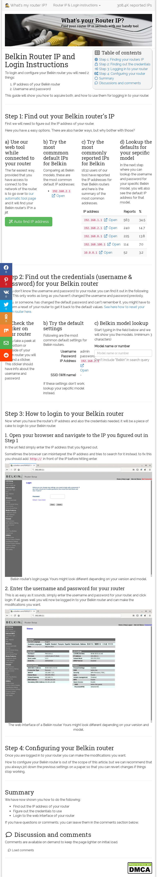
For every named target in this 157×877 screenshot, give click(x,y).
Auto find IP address (31, 221)
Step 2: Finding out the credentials (124, 64)
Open (60, 196)
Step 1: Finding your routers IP (121, 59)
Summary (106, 78)
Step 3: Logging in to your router (123, 69)
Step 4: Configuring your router (121, 74)
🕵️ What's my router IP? (26, 5)
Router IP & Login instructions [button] (76, 5)
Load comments (22, 850)
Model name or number (112, 346)
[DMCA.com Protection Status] (140, 868)
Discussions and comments (119, 83)
